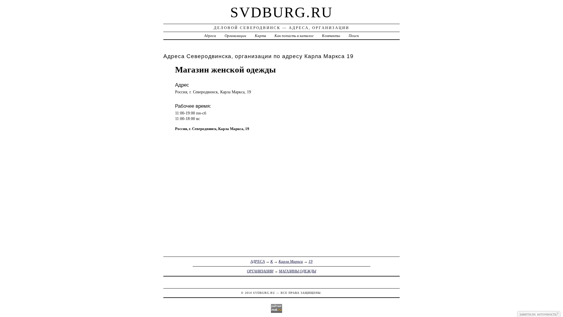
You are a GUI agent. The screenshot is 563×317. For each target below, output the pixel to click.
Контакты (331, 35)
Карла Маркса (291, 261)
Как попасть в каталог (293, 35)
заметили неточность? (538, 314)
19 (310, 261)
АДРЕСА (257, 261)
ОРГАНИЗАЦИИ (260, 271)
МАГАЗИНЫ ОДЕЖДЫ (297, 271)
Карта (260, 35)
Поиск (354, 35)
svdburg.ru (281, 12)
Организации (235, 35)
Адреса (210, 35)
